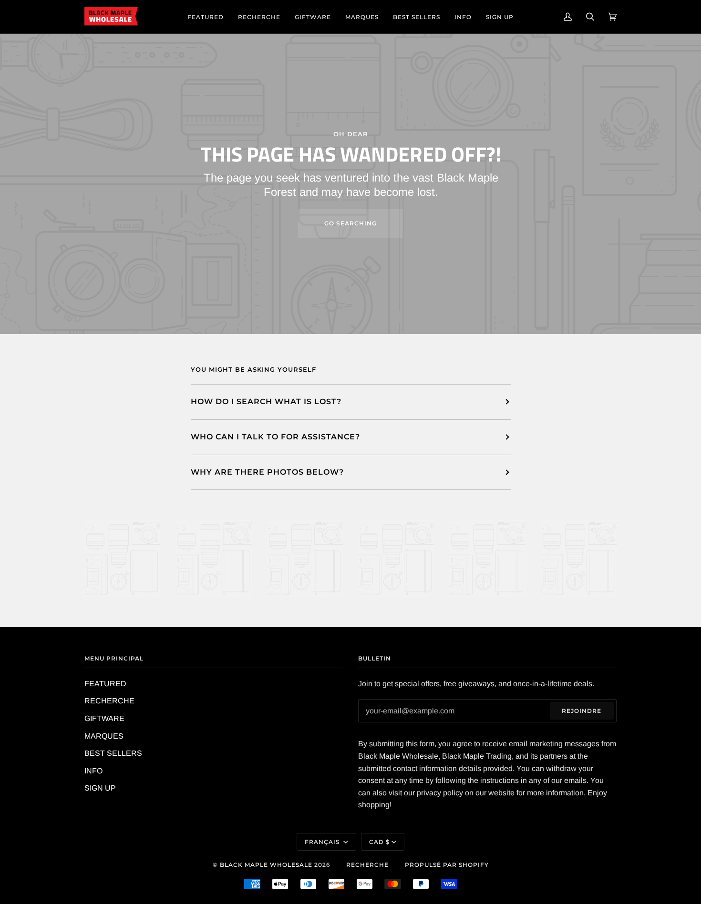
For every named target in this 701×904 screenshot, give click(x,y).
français (323, 841)
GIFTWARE (104, 718)
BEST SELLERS (113, 753)
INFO (93, 771)
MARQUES (104, 736)
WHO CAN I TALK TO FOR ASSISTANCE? (275, 436)
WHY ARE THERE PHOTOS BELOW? (267, 472)
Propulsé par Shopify (447, 864)
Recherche (367, 864)
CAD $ (379, 841)
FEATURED (105, 684)
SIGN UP (100, 788)
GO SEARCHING (350, 223)
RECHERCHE (109, 701)
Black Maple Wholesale (266, 864)
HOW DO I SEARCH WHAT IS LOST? (266, 401)
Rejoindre (581, 710)
